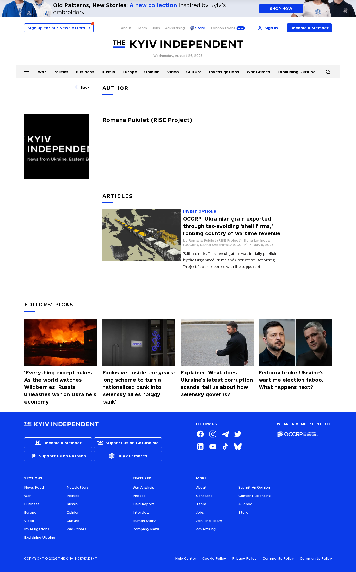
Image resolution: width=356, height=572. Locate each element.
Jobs (156, 28)
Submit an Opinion (254, 487)
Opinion (152, 72)
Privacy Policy (244, 558)
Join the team (209, 520)
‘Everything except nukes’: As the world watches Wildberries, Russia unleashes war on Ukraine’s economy (60, 387)
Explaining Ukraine (297, 72)
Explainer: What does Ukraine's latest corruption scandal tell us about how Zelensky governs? (217, 383)
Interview (141, 512)
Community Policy (316, 558)
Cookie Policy (214, 558)
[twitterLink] (238, 434)
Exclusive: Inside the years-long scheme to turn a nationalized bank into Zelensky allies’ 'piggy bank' (138, 387)
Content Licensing (254, 495)
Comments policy (278, 558)
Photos (139, 495)
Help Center (185, 558)
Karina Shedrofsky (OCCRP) (224, 244)
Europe (129, 72)
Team (142, 28)
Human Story (144, 520)
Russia (108, 72)
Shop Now (281, 8)
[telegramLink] (225, 434)
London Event (223, 28)
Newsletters (78, 487)
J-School (245, 504)
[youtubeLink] (212, 446)
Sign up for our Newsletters (59, 28)
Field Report (143, 504)
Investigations (224, 72)
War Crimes (258, 72)
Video (173, 72)
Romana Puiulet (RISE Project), (215, 240)
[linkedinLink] (200, 446)
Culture (194, 72)
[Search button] (328, 72)
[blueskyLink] (238, 446)
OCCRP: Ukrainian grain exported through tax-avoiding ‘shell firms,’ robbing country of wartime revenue (231, 226)
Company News (146, 529)
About (126, 28)
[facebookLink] (200, 434)
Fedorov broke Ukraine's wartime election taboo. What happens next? (291, 380)
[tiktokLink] (225, 446)
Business (85, 72)
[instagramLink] (212, 434)
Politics (61, 72)
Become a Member (309, 28)
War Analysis (143, 487)
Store (200, 28)
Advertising (175, 28)
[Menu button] (26, 71)
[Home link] (178, 44)
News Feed (34, 487)
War (42, 72)
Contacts (204, 495)
